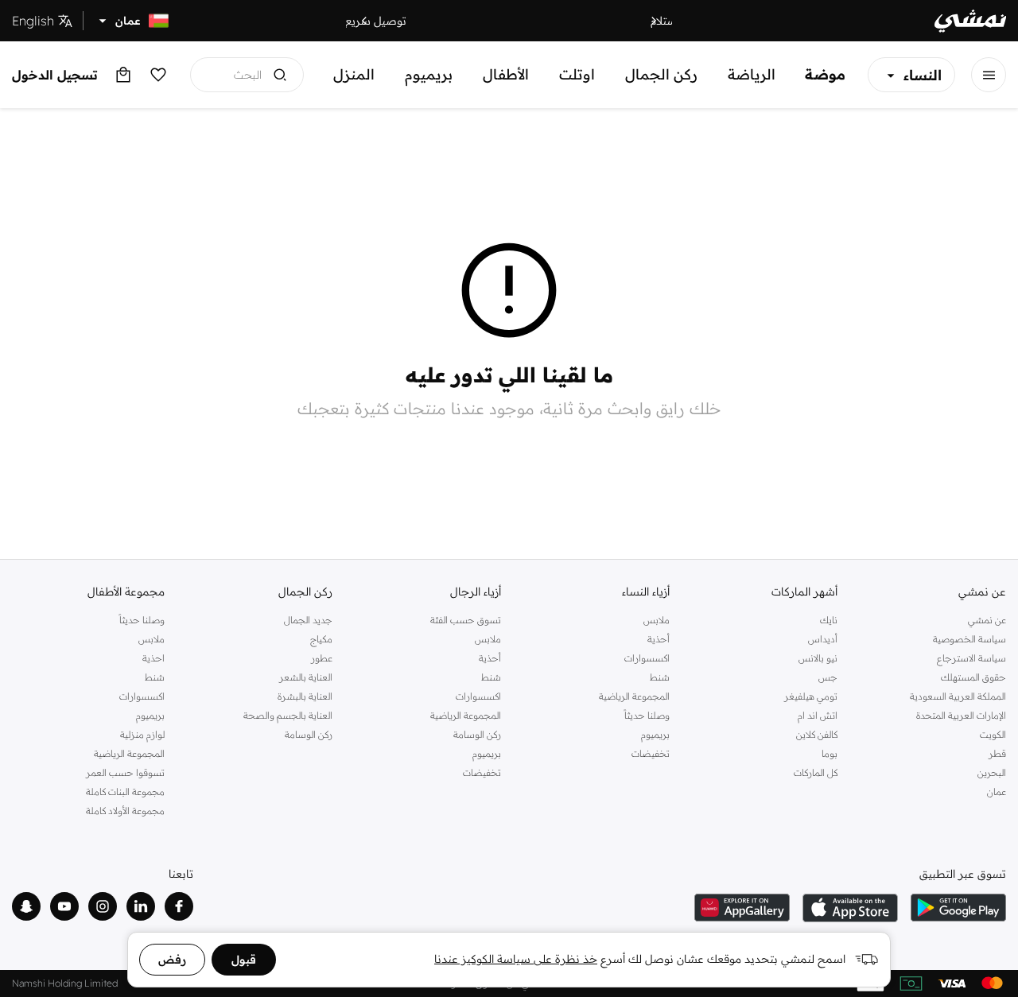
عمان (996, 791)
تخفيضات (650, 753)
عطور (321, 658)
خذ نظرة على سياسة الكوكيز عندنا (515, 959)
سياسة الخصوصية (969, 639)
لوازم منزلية (142, 734)
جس (827, 677)
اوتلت (577, 74)
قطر (997, 753)
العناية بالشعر (305, 677)
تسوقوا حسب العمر (125, 772)
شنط (660, 677)
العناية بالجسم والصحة (287, 715)
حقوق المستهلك (973, 677)
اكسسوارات (647, 658)
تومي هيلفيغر (810, 696)
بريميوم (429, 74)
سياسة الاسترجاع (971, 658)
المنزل (354, 74)
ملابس (656, 620)
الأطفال (506, 74)
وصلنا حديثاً (647, 715)
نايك (828, 620)
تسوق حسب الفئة (465, 620)
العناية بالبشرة (305, 696)
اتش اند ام (817, 715)
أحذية (658, 639)
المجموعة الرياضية (634, 696)
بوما (829, 753)
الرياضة (751, 74)
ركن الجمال (661, 74)
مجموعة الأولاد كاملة (125, 811)
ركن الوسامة (477, 734)
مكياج (321, 639)
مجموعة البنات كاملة (125, 791)
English (33, 21)
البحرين (991, 772)
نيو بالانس (817, 658)
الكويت (993, 734)
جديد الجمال (308, 620)
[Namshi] (970, 21)
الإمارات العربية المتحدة (961, 715)
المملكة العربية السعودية (958, 696)
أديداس (822, 639)
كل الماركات (815, 772)
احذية (153, 658)
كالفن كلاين (816, 734)
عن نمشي (987, 620)
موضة (825, 74)
